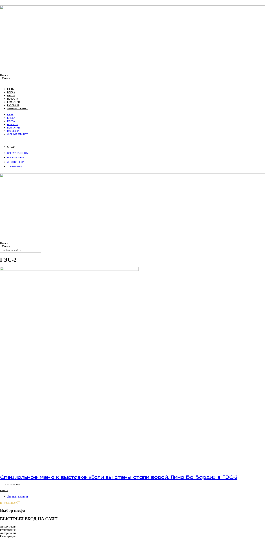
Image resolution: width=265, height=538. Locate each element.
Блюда (11, 92)
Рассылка (13, 105)
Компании (13, 102)
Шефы (10, 89)
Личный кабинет (17, 108)
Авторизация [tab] (8, 526)
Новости (12, 99)
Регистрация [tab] (8, 529)
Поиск (4, 75)
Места (11, 95)
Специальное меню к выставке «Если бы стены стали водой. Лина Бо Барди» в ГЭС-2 (118, 479)
